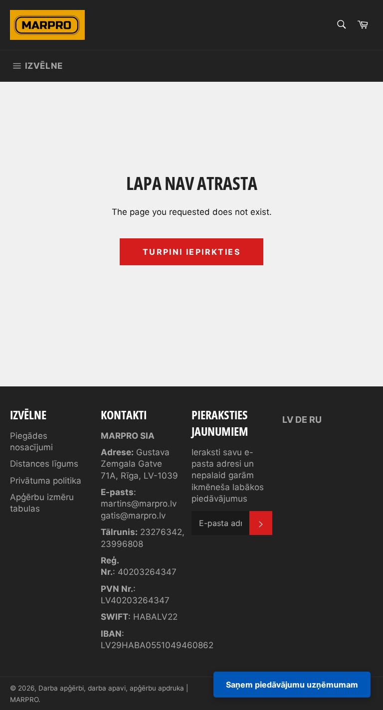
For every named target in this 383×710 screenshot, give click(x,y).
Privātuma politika (45, 481)
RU (315, 419)
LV (287, 419)
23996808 (122, 544)
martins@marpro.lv (139, 504)
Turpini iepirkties (191, 252)
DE (301, 419)
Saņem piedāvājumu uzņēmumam (292, 685)
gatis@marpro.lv (133, 516)
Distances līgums (44, 464)
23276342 (161, 532)
